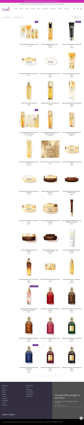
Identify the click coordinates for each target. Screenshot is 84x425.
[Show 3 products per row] (77, 17)
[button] (21, 9)
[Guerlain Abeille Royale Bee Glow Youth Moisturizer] (50, 31)
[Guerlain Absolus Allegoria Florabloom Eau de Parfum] (50, 325)
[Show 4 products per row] (80, 17)
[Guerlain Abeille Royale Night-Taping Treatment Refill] (50, 237)
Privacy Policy (29, 389)
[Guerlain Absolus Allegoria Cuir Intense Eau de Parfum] (72, 296)
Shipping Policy (29, 394)
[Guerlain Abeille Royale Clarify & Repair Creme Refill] (50, 61)
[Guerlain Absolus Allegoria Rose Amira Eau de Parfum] (50, 354)
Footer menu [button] (29, 385)
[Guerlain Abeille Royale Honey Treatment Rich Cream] (29, 208)
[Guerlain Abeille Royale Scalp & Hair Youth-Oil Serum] (29, 266)
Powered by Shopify (57, 422)
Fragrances (4, 398)
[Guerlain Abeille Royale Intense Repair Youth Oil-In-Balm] (50, 208)
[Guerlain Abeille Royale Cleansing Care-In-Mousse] (72, 61)
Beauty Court (7, 422)
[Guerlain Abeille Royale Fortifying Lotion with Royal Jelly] (29, 149)
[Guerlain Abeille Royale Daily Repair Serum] (50, 90)
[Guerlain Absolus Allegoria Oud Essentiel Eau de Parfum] (72, 325)
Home (3, 387)
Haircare (4, 402)
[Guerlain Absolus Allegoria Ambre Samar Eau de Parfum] (50, 296)
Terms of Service (29, 392)
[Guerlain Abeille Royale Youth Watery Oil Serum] (72, 266)
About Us (4, 389)
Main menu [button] (5, 385)
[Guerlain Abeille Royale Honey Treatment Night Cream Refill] (72, 178)
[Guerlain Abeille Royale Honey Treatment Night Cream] (50, 178)
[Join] (80, 405)
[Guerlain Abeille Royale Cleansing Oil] (29, 90)
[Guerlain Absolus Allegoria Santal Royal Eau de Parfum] (72, 354)
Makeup (4, 396)
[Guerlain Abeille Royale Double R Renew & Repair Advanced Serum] (50, 119)
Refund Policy (29, 396)
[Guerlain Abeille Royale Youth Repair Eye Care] (50, 266)
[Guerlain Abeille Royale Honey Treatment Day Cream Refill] (29, 178)
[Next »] (60, 375)
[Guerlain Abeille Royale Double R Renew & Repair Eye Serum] (72, 119)
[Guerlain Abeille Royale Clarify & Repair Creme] (29, 61)
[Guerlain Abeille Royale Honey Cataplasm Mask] (50, 149)
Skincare (4, 394)
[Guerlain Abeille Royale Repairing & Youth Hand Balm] (72, 237)
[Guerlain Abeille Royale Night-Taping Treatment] (29, 237)
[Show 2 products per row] (75, 17)
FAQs (27, 387)
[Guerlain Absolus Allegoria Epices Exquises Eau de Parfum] (29, 325)
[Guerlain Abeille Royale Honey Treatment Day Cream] (72, 149)
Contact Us (4, 405)
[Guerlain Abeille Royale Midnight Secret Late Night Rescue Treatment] (72, 208)
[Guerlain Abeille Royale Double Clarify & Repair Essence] (72, 90)
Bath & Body (5, 400)
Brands (3, 392)
